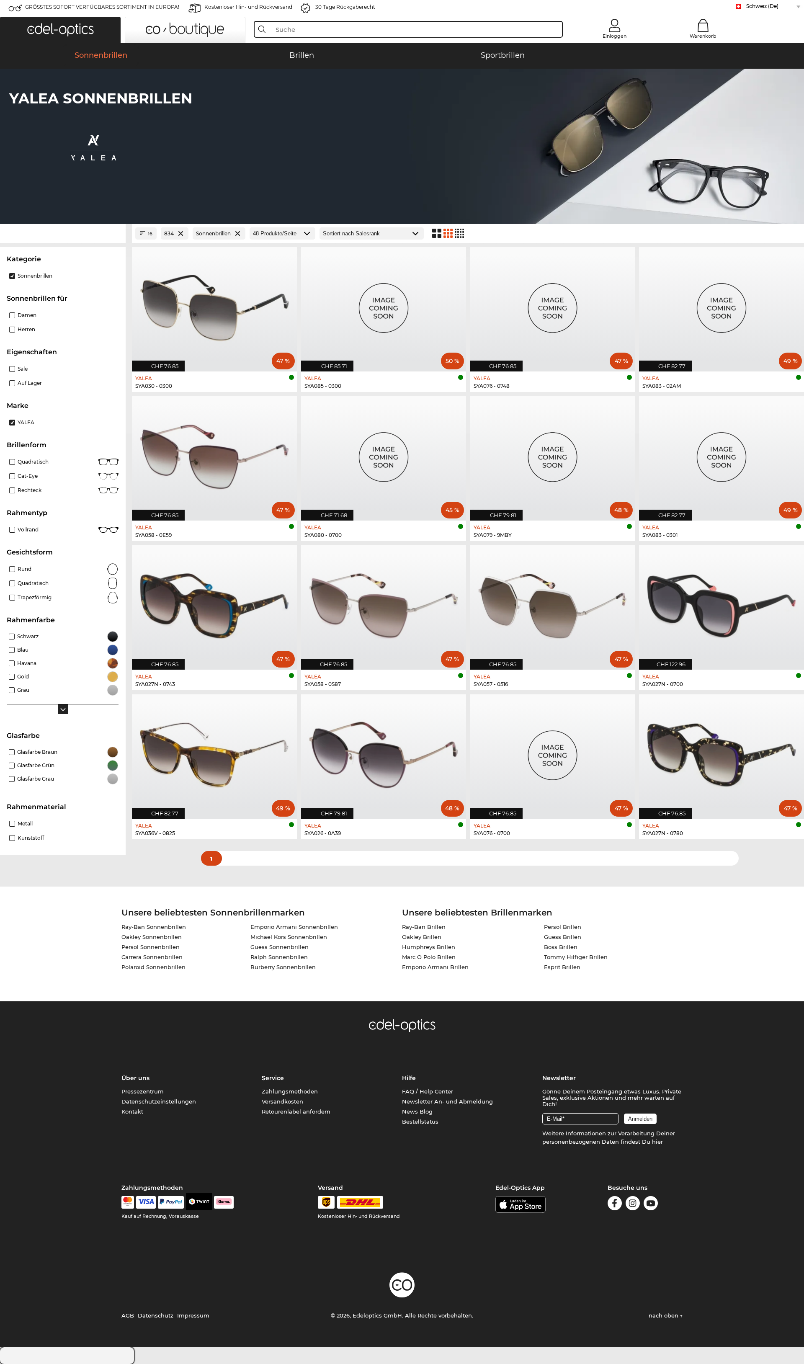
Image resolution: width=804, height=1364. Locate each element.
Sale (23, 369)
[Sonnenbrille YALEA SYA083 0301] (721, 454)
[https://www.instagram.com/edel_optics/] (633, 1204)
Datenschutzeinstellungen (158, 1101)
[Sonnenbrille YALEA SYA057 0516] (552, 603)
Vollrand (28, 529)
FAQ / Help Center (427, 1091)
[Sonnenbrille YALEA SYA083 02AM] (721, 305)
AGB (127, 1315)
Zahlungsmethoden (290, 1091)
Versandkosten (282, 1101)
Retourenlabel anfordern (296, 1111)
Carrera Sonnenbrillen (152, 957)
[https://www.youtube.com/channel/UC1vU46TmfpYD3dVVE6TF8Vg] (651, 1204)
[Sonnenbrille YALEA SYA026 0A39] (383, 752)
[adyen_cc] (127, 1202)
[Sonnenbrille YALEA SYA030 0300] (214, 305)
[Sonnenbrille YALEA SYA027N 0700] (721, 603)
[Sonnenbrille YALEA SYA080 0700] (383, 454)
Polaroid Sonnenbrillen (153, 967)
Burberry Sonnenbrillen (283, 967)
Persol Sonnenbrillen (150, 947)
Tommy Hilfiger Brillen (576, 957)
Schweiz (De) (762, 6)
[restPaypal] (171, 1202)
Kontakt (132, 1111)
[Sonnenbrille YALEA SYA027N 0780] (721, 752)
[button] (60, 30)
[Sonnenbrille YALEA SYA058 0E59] (214, 454)
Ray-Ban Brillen (424, 926)
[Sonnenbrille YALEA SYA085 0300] (383, 305)
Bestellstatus (420, 1121)
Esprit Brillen (562, 967)
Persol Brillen (562, 926)
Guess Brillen (562, 936)
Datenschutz (155, 1315)
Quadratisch (33, 462)
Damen (27, 315)
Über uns (135, 1078)
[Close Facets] (63, 233)
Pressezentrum (142, 1091)
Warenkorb (703, 36)
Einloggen (614, 36)
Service (273, 1078)
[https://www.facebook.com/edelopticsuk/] (615, 1204)
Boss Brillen (560, 947)
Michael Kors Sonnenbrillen (288, 936)
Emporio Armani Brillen (435, 967)
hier (657, 1141)
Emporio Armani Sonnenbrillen (294, 926)
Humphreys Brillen (428, 947)
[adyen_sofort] (224, 1202)
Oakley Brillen (421, 936)
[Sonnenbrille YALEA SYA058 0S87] (383, 603)
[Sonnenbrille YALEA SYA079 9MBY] (552, 454)
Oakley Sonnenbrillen (151, 936)
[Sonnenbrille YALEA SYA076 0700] (552, 752)
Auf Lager (30, 383)
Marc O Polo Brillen (429, 957)
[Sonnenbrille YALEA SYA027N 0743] (214, 603)
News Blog (417, 1111)
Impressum (193, 1315)
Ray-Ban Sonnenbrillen (153, 926)
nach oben (664, 1315)
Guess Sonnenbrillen (279, 947)
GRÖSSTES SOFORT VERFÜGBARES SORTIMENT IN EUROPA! (102, 7)
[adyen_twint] (199, 1202)
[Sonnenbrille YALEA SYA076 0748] (552, 305)
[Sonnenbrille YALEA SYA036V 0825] (214, 752)
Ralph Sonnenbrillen (279, 957)
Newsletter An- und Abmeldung (447, 1101)
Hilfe (409, 1078)
